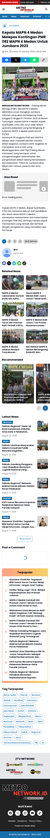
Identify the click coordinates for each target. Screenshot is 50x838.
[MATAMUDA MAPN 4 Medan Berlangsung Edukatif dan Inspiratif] (37, 336)
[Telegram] (25, 60)
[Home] (4, 25)
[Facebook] (6, 60)
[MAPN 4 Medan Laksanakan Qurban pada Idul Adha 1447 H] (13, 282)
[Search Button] (46, 9)
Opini (4, 16)
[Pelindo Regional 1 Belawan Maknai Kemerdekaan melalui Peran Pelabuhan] (42, 483)
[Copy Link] (43, 60)
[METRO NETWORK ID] (25, 9)
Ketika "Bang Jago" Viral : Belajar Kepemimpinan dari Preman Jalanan (27, 593)
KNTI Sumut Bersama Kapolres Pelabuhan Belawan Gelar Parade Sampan (18, 505)
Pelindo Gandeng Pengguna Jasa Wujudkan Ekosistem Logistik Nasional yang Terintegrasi (17, 467)
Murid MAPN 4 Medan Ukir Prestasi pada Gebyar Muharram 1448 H (17, 397)
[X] (15, 60)
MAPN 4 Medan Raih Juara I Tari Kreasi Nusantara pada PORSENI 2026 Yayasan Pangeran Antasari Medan (36, 323)
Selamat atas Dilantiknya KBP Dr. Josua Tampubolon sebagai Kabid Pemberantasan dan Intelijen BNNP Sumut (27, 654)
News (13, 16)
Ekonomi (7, 422)
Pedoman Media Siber (25, 825)
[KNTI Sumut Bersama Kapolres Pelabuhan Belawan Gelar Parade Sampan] (42, 502)
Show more (25, 538)
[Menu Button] (3, 9)
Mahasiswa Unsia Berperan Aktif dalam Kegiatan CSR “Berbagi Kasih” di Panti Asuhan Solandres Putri (27, 613)
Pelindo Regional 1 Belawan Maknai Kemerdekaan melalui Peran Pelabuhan (18, 486)
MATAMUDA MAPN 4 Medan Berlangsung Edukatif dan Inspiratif (37, 350)
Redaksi (11, 821)
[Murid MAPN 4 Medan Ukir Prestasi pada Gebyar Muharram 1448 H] (18, 383)
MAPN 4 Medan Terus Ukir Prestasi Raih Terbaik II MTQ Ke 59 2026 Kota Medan (12, 323)
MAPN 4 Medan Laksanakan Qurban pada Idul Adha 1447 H (13, 296)
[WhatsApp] (34, 60)
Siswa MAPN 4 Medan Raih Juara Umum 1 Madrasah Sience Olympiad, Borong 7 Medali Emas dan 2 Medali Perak (36, 296)
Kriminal (37, 16)
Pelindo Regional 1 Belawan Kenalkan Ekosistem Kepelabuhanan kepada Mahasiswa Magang (24, 675)
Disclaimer (22, 821)
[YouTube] (32, 813)
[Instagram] (25, 813)
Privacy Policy (35, 821)
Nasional (24, 16)
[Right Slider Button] (47, 16)
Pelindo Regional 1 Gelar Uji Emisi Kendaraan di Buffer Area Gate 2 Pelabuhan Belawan (16, 429)
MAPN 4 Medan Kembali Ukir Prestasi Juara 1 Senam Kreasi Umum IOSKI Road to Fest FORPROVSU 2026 (25, 603)
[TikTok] (39, 813)
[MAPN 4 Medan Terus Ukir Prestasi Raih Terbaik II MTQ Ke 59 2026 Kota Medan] (13, 309)
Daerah (7, 498)
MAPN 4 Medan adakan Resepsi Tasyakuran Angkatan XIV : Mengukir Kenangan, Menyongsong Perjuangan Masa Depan (11, 350)
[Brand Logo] (14, 764)
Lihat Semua (31, 241)
